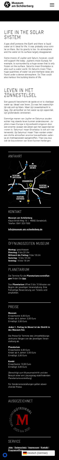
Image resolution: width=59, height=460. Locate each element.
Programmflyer (15, 450)
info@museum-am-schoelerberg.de (25, 229)
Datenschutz (21, 447)
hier (24, 278)
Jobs (10, 447)
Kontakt (44, 447)
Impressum (33, 447)
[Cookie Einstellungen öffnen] (5, 456)
